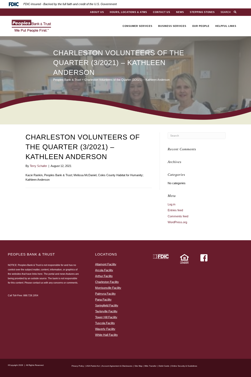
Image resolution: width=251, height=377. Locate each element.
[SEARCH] (235, 12)
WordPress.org (177, 222)
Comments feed (178, 216)
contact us (38, 282)
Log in (171, 204)
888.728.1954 (30, 295)
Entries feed (175, 210)
